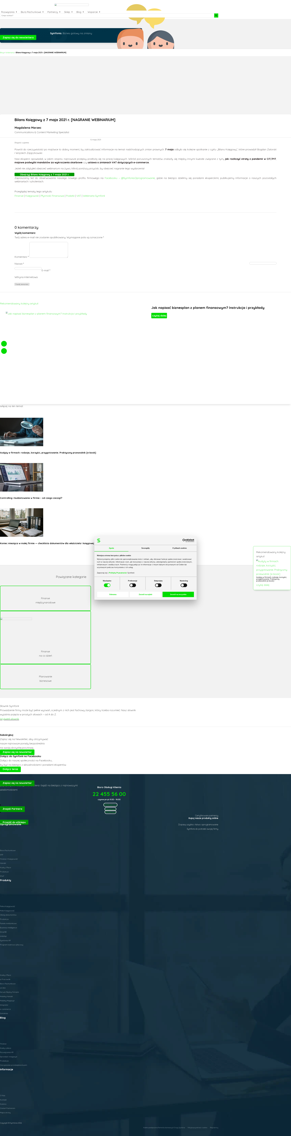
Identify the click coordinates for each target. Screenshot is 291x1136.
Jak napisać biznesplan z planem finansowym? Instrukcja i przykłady (208, 307)
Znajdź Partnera (12, 808)
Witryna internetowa (26, 277)
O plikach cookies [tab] (179, 548)
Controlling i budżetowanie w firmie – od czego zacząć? (31, 498)
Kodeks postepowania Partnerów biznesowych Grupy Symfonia (164, 1127)
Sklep (67, 12)
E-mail (46, 270)
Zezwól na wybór (145, 594)
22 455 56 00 (109, 793)
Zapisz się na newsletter (17, 752)
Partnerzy (52, 12)
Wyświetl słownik (9, 718)
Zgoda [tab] (111, 548)
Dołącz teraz (10, 769)
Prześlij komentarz (21, 284)
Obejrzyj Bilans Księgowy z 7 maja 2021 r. (44, 174)
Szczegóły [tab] (145, 548)
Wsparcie (93, 12)
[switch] (132, 585)
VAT (79, 195)
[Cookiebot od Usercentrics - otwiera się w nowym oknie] (184, 540)
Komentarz (22, 256)
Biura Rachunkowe (31, 12)
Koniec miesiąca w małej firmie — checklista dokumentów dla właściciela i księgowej (47, 543)
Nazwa (19, 263)
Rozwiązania (7, 12)
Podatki (70, 195)
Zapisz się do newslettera (18, 37)
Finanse (19, 195)
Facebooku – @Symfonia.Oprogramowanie (130, 178)
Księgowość (32, 195)
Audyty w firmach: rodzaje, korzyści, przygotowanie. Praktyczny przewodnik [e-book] (271, 579)
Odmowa (112, 594)
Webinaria (9, 52)
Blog (78, 12)
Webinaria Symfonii (94, 195)
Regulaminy (214, 1127)
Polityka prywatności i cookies (197, 1127)
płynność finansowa (52, 195)
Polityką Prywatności (118, 573)
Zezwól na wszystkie (178, 594)
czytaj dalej (262, 584)
